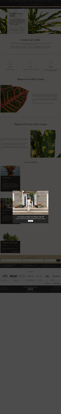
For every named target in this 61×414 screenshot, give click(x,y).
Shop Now (30, 220)
